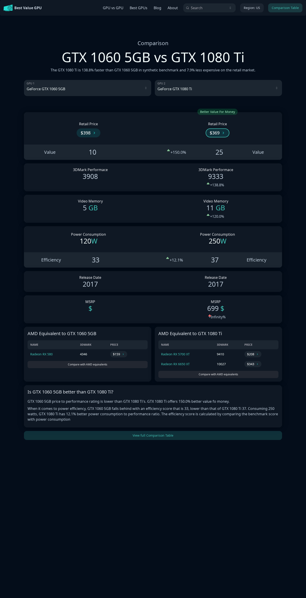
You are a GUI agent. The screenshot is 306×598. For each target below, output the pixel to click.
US (252, 8)
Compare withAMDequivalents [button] (87, 364)
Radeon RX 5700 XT (175, 354)
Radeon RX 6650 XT (175, 364)
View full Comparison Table (153, 435)
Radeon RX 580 (41, 354)
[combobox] (209, 7)
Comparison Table (285, 8)
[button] (88, 132)
